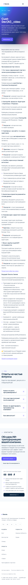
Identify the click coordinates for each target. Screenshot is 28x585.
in (11, 524)
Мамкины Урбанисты (21, 533)
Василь (7, 4)
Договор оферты (6, 570)
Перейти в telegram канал (9, 358)
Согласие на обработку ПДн (9, 574)
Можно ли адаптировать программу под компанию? (12, 407)
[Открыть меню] (23, 4)
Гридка (17, 537)
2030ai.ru (4, 554)
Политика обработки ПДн (17, 570)
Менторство (5, 537)
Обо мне (4, 10)
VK (7, 524)
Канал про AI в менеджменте (11, 463)
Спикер (4, 541)
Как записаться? (9, 415)
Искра (3, 550)
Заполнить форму (9, 459)
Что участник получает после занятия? (11, 399)
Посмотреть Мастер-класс (10, 271)
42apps (4, 558)
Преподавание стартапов (8, 562)
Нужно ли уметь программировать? (10, 391)
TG (3, 524)
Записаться (7, 39)
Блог (3, 533)
